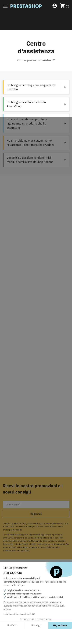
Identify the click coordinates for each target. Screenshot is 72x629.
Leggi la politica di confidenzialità (19, 614)
